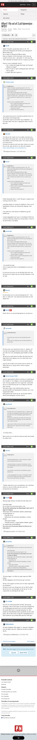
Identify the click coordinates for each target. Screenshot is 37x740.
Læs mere (21, 735)
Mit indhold (6, 18)
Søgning (5, 14)
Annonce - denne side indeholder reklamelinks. (15, 39)
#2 (28, 78)
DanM (7, 46)
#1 (28, 42)
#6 (28, 286)
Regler (23, 14)
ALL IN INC (8, 601)
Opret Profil (23, 652)
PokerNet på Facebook (8, 718)
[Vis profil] (4, 45)
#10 (27, 400)
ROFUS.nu (26, 1)
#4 (28, 158)
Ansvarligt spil (5, 698)
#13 (27, 537)
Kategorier (24, 10)
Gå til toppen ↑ (31, 641)
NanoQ (7, 290)
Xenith (7, 162)
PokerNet (3, 4)
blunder (7, 134)
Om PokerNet (5, 696)
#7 (28, 306)
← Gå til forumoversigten (8, 641)
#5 (28, 227)
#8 (28, 324)
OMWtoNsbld (9, 624)
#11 (27, 446)
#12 (27, 494)
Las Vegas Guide (6, 682)
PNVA (15, 29)
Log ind (13, 652)
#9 (28, 372)
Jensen (7, 450)
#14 (27, 597)
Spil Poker (23, 4)
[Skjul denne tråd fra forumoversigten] (16, 35)
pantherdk (8, 231)
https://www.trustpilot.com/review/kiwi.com (14, 148)
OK (18, 738)
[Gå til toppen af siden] (18, 671)
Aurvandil (8, 328)
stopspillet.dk (20, 1)
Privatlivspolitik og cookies (9, 691)
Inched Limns (9, 82)
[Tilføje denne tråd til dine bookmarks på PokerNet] (12, 35)
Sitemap (3, 684)
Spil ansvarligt (14, 1)
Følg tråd (6, 35)
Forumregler (4, 694)
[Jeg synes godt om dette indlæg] (32, 42)
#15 (27, 620)
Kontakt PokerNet (6, 689)
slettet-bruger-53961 (11, 376)
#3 (28, 130)
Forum (29, 4)
